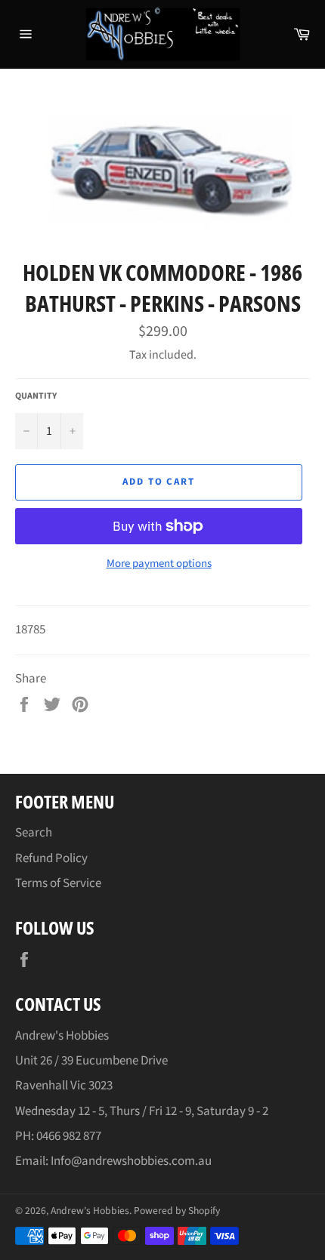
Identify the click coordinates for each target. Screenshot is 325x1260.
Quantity (36, 396)
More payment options (159, 563)
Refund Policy (51, 858)
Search (33, 833)
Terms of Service (58, 883)
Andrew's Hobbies (90, 1210)
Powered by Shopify (177, 1210)
